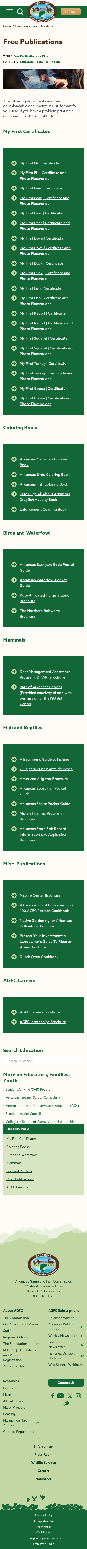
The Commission (16, 1318)
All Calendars (13, 1401)
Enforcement (44, 1446)
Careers (43, 1470)
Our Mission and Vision (20, 1324)
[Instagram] (78, 1395)
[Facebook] (52, 1395)
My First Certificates (21, 1138)
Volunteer (43, 1478)
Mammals (13, 1163)
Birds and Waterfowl (21, 1155)
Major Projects (14, 1407)
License (70, 12)
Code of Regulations (18, 1431)
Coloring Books (18, 1146)
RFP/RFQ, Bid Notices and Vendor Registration (19, 1355)
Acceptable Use (44, 1521)
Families (42, 62)
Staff (7, 1330)
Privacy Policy (44, 1515)
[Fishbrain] (66, 1403)
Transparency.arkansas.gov (43, 1538)
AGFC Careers (17, 1187)
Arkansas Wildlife (61, 1318)
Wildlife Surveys (43, 1462)
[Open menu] (9, 12)
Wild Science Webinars (65, 1364)
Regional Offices (15, 1337)
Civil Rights (43, 1532)
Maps (7, 1394)
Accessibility (44, 1527)
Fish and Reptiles (19, 1171)
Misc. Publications (20, 1179)
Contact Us (66, 1383)
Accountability (14, 1366)
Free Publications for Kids (31, 56)
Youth (56, 62)
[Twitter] (70, 1396)
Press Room (43, 1454)
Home (7, 26)
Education (21, 26)
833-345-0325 (43, 1296)
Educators (27, 62)
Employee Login (43, 1544)
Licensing (10, 1388)
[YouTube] (60, 1395)
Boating (9, 1414)
